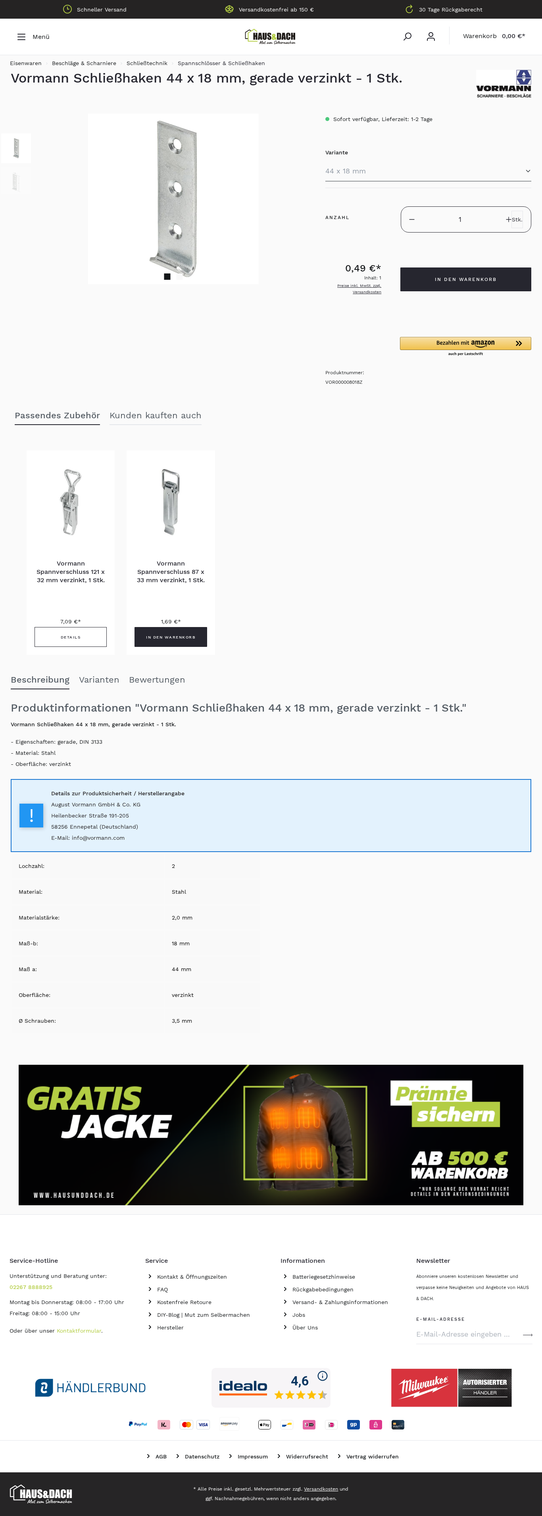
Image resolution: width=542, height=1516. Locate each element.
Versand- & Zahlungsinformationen (340, 1302)
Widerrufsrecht (307, 1456)
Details (71, 637)
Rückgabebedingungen (323, 1289)
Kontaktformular (79, 1330)
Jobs (298, 1315)
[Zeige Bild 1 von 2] (167, 276)
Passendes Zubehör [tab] (57, 415)
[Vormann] (503, 84)
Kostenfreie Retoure (184, 1302)
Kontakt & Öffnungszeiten (192, 1277)
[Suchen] (407, 37)
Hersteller (170, 1327)
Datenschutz (202, 1456)
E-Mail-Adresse (440, 1318)
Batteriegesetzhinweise (323, 1277)
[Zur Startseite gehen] (271, 37)
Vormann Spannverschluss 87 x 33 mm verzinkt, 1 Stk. (171, 572)
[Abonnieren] (527, 1334)
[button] (465, 347)
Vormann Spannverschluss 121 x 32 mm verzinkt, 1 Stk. (71, 572)
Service (156, 1260)
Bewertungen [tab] (157, 680)
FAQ (162, 1289)
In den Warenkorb (466, 279)
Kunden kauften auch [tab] (156, 415)
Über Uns (305, 1327)
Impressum (253, 1456)
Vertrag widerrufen (372, 1456)
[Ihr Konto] (431, 37)
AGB (161, 1456)
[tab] (40, 680)
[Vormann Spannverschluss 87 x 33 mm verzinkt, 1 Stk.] (171, 502)
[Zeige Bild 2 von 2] (179, 276)
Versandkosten (321, 1489)
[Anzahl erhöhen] (508, 219)
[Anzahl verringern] (412, 219)
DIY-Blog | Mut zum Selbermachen (203, 1315)
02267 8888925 (31, 1287)
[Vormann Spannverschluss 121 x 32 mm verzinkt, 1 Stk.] (71, 502)
